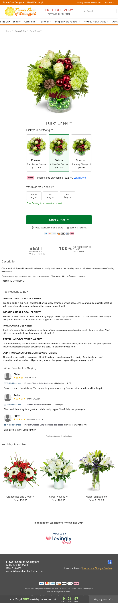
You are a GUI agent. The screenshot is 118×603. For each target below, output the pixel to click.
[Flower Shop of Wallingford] (20, 12)
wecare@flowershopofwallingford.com (24, 571)
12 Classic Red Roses (34, 404)
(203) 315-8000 (13, 568)
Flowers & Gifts (20, 31)
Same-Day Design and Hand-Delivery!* (23, 2)
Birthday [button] (45, 21)
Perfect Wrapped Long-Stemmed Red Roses (43, 424)
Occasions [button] (29, 21)
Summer (17, 21)
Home (8, 31)
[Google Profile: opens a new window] (110, 562)
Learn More (79, 177)
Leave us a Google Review (97, 568)
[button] (109, 590)
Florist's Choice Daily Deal (35, 383)
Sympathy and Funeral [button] (66, 21)
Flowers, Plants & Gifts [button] (94, 21)
